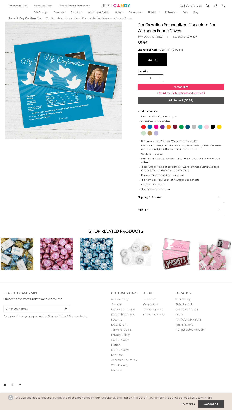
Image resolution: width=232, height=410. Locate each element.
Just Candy (182, 299)
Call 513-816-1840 (191, 5)
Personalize (180, 87)
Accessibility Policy (124, 360)
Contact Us (150, 304)
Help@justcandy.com (190, 329)
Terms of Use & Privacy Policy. (68, 316)
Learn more (204, 397)
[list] (63, 80)
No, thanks (188, 404)
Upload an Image (123, 309)
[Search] (207, 5)
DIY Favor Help (153, 309)
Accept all (211, 404)
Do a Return (119, 324)
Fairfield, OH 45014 (188, 319)
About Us (149, 299)
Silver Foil (153, 60)
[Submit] (65, 308)
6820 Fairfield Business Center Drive (186, 309)
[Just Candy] (116, 5)
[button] (224, 5)
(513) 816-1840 (184, 324)
